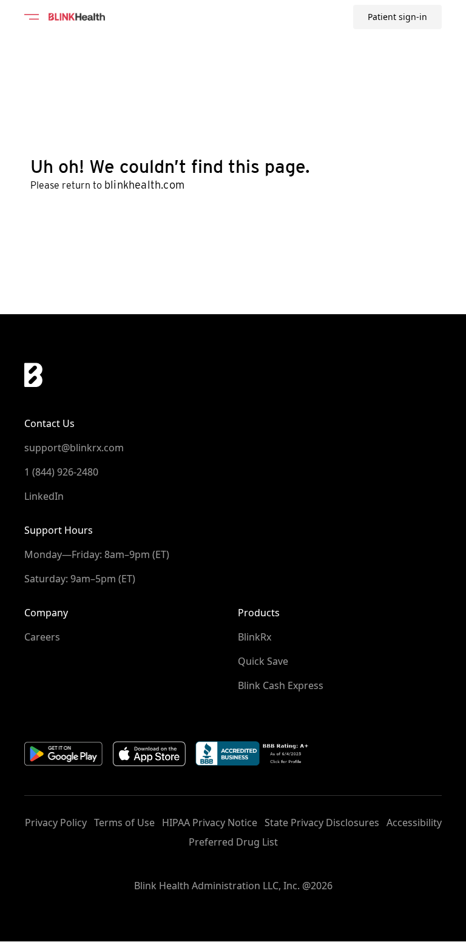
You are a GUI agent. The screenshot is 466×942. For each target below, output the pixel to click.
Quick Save (263, 661)
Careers (42, 637)
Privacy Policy (56, 822)
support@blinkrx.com (74, 447)
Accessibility (414, 822)
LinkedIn (44, 496)
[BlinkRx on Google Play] (63, 753)
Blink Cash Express (280, 685)
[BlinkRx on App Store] (149, 753)
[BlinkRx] (77, 17)
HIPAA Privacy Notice (209, 822)
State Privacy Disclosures (322, 822)
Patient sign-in (397, 16)
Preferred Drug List (233, 842)
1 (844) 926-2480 (61, 472)
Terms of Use (124, 822)
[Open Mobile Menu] (31, 17)
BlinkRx (254, 637)
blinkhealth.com (144, 184)
